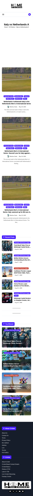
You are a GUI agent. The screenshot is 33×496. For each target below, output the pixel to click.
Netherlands (19, 98)
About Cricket (6, 461)
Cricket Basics (6, 466)
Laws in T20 (5, 471)
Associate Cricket (8, 96)
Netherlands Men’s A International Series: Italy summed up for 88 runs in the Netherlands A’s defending (16, 212)
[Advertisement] (16, 48)
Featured (26, 96)
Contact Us (5, 435)
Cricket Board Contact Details (10, 464)
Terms (3, 438)
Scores (4, 450)
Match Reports (10, 98)
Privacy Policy (6, 440)
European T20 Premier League (22, 242)
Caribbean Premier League (21, 268)
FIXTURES (5, 452)
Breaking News (18, 96)
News (25, 98)
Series (16, 295)
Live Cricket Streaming (8, 474)
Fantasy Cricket (6, 476)
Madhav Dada (13, 106)
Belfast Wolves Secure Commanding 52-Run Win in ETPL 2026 (22, 260)
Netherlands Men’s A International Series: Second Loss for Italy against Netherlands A (16, 153)
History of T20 (6, 469)
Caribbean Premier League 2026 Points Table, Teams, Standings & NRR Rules (22, 273)
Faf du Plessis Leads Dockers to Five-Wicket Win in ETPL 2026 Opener (22, 286)
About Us (4, 433)
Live (3, 447)
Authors (4, 445)
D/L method (5, 443)
